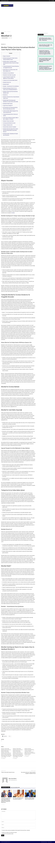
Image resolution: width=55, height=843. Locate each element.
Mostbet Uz (5, 94)
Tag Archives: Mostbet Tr (8, 105)
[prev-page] (2, 804)
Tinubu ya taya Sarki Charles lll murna (7, 772)
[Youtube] (53, 1)
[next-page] (3, 804)
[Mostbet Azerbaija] (30, 752)
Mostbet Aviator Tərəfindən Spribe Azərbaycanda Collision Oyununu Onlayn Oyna (11, 63)
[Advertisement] (27, 16)
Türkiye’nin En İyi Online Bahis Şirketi (10, 80)
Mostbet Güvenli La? (7, 82)
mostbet (13, 212)
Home (2, 31)
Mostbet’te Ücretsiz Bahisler (8, 73)
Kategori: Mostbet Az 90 (7, 124)
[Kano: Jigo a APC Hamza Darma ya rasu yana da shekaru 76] (18, 793)
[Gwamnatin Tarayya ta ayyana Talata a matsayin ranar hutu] (30, 793)
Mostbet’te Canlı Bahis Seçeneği (9, 74)
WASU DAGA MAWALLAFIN (15, 787)
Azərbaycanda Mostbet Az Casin (9, 123)
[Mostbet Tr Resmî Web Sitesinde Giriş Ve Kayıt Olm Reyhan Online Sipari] (7, 753)
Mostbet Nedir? (6, 84)
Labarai (5, 31)
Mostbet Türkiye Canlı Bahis (8, 121)
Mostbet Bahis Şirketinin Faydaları (9, 126)
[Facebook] (49, 1)
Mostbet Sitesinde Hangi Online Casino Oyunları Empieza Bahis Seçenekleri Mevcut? (10, 130)
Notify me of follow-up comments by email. (9, 832)
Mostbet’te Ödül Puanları (8, 103)
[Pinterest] (7, 40)
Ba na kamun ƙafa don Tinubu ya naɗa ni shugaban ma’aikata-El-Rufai (28, 773)
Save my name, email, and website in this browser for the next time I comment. (16, 830)
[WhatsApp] (10, 40)
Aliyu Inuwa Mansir (12, 778)
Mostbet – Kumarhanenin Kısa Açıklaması (11, 86)
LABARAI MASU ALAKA (5, 787)
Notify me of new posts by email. (7, 833)
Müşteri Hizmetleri (6, 56)
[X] (51, 1)
